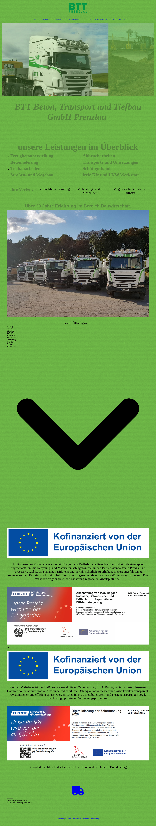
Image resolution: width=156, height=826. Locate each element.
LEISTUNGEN (74, 19)
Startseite (60, 819)
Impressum (77, 819)
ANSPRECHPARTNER (52, 19)
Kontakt (68, 819)
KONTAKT (118, 19)
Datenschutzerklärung (90, 819)
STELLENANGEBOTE (97, 19)
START (34, 19)
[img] (78, 8)
